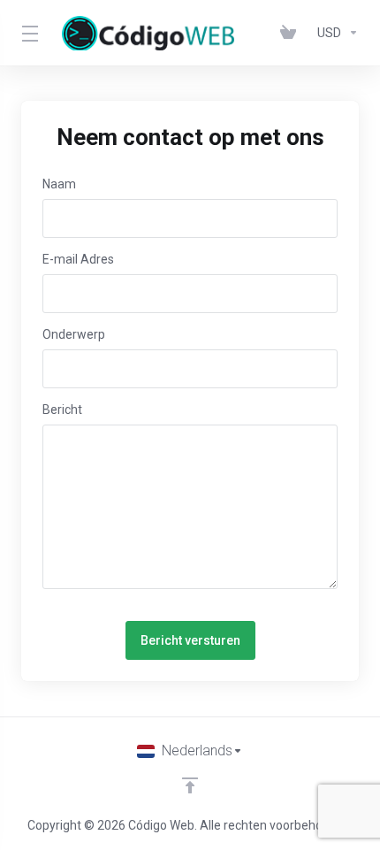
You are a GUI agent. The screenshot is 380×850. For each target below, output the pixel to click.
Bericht (62, 409)
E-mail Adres (78, 259)
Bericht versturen (190, 640)
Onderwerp (73, 334)
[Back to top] (190, 785)
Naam (59, 184)
